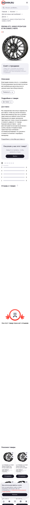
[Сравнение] (9, 501)
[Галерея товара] (15, 48)
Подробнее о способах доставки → (13, 139)
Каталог (12, 11)
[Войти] (21, 501)
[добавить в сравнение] (12, 456)
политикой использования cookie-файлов (14, 490)
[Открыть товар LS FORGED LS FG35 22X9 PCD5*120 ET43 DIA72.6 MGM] (22, 464)
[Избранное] (15, 501)
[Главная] (7, 3)
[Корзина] (26, 501)
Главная (4, 11)
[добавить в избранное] (12, 452)
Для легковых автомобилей (11, 14)
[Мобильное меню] (27, 3)
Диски (4, 17)
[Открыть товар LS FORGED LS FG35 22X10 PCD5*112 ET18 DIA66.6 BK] (8, 464)
